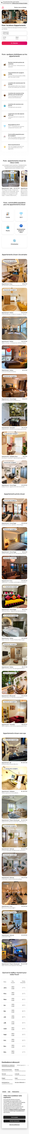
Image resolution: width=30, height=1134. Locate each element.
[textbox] (8, 39)
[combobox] (14, 34)
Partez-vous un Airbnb (20, 7)
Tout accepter (14, 1117)
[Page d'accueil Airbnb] (3, 7)
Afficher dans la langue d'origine (19, 3)
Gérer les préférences (14, 1124)
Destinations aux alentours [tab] (8, 1065)
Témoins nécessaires (14, 1121)
